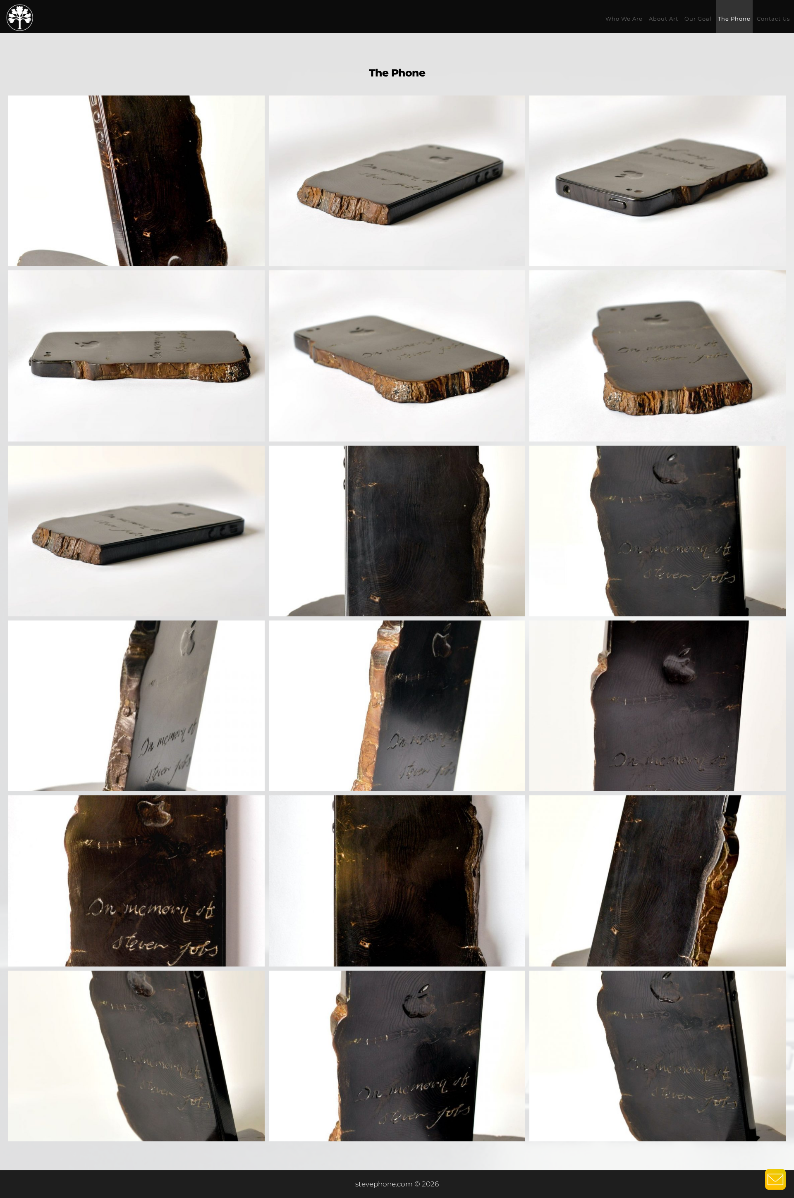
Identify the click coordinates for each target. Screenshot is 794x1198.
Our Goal (698, 18)
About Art (663, 18)
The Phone (734, 18)
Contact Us (773, 18)
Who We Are (624, 18)
